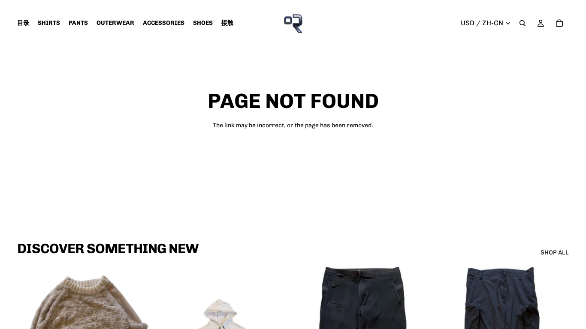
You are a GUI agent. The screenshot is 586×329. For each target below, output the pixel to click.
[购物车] (559, 23)
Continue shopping (293, 156)
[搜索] (522, 23)
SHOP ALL (555, 252)
